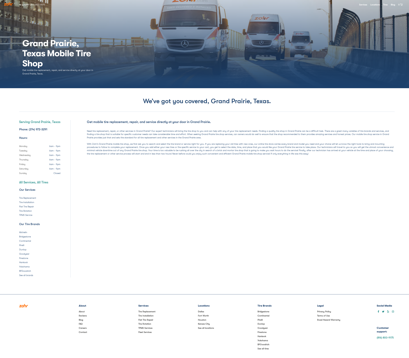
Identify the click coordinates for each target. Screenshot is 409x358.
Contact (83, 332)
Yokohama (24, 266)
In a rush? (32, 4)
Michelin (23, 232)
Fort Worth (203, 315)
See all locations (206, 328)
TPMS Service (25, 215)
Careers (83, 328)
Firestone (23, 258)
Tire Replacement (27, 198)
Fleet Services (145, 332)
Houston (202, 320)
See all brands (26, 275)
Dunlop (22, 249)
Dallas (201, 311)
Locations (375, 4)
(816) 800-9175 (385, 337)
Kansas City (204, 324)
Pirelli (21, 245)
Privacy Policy (324, 311)
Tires (385, 4)
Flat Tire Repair (26, 206)
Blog (393, 4)
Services (363, 4)
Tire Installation (26, 202)
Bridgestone (25, 236)
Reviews (83, 315)
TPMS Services (145, 328)
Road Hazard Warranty (328, 320)
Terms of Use (323, 315)
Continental (25, 241)
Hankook (23, 262)
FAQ (81, 324)
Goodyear (24, 254)
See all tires (263, 348)
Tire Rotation (25, 211)
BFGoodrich (25, 271)
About (82, 311)
